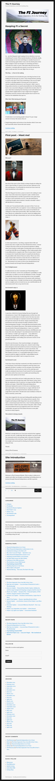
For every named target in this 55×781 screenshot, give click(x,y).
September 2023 (11, 686)
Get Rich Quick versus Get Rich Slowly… (17, 558)
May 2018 (9, 725)
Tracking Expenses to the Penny (15, 565)
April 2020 (9, 712)
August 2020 (10, 708)
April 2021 (9, 699)
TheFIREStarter (11, 764)
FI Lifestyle (14, 131)
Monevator (10, 762)
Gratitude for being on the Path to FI (16, 551)
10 (12, 490)
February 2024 (10, 684)
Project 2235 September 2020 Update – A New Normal (21, 608)
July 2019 (9, 718)
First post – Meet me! (17, 135)
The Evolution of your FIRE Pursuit (16, 562)
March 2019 (10, 721)
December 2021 (11, 695)
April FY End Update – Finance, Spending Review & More (22, 599)
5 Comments (20, 131)
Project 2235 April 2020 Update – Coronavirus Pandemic (22, 610)
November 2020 (11, 705)
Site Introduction (15, 457)
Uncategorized (11, 515)
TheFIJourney (10, 740)
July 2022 (9, 691)
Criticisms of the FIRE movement (15, 560)
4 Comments (23, 486)
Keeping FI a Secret (16, 26)
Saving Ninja (10, 769)
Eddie (8, 744)
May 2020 (9, 710)
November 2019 (11, 716)
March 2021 (10, 701)
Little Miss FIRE (11, 768)
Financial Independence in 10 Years (16, 547)
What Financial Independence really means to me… (20, 549)
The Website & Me (16, 453)
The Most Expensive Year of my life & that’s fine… (20, 582)
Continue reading (10, 128)
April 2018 (9, 727)
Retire (8, 742)
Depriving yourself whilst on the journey (17, 556)
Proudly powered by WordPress (19, 777)
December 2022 (11, 690)
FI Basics (9, 504)
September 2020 (11, 706)
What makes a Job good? (13, 567)
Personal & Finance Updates (14, 508)
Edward (9, 745)
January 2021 (10, 703)
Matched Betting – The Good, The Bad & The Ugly (20, 569)
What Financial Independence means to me (18, 554)
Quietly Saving (10, 766)
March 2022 (10, 693)
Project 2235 (10, 511)
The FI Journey (12, 4)
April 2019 (9, 719)
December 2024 (11, 682)
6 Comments (23, 453)
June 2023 (9, 688)
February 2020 (10, 714)
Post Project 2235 (11, 509)
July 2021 (9, 697)
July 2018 (9, 723)
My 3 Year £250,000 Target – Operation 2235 (19, 552)
